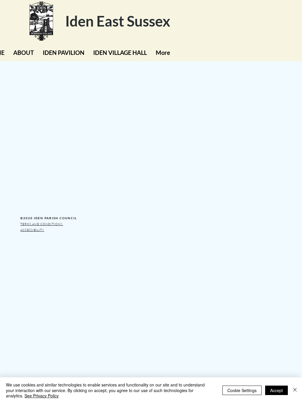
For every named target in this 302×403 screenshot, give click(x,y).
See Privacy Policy (41, 396)
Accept (276, 390)
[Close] (294, 390)
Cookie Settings (242, 390)
